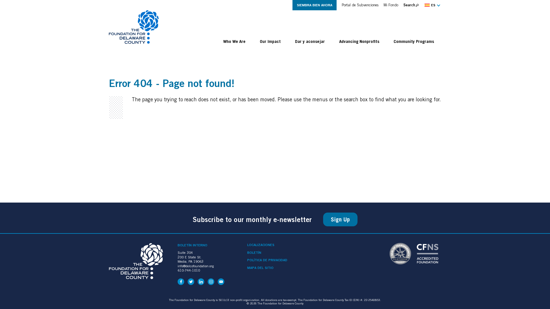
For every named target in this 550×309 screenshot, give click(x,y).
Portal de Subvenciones (360, 5)
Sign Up (340, 219)
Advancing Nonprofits (359, 41)
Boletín (254, 253)
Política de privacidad (267, 260)
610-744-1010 (189, 270)
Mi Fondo (391, 5)
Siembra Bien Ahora (314, 5)
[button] (431, 5)
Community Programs (414, 41)
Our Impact (270, 41)
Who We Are (234, 41)
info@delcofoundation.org (196, 266)
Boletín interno (192, 245)
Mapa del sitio (260, 268)
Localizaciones (260, 245)
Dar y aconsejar (310, 41)
